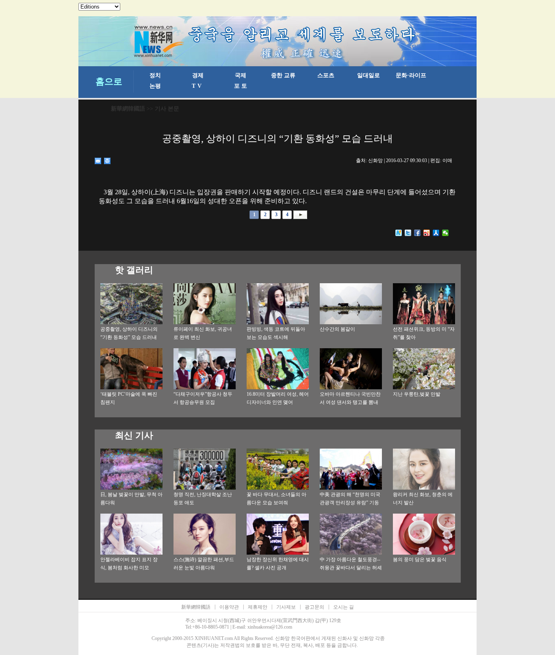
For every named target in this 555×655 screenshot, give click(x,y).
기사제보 (286, 607)
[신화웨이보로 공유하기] (398, 233)
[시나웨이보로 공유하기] (426, 233)
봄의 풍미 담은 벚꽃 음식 (420, 559)
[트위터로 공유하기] (408, 233)
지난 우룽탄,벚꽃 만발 (416, 394)
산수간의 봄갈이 (337, 329)
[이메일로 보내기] (98, 161)
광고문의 (314, 607)
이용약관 (229, 607)
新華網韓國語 (128, 109)
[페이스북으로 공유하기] (417, 233)
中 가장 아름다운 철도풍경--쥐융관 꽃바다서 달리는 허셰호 (351, 568)
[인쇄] (107, 161)
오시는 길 (343, 607)
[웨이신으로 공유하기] (445, 233)
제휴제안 (257, 607)
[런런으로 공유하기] (436, 233)
